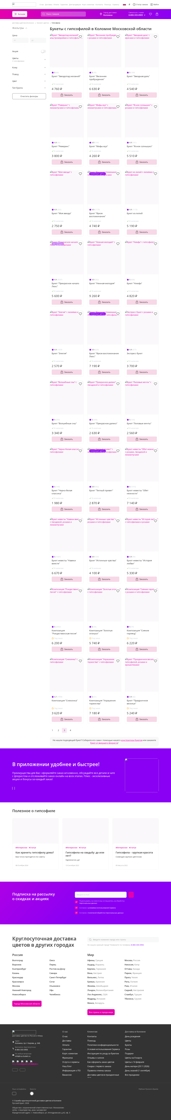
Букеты (128, 1045)
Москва (16, 986)
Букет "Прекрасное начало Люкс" (65, 285)
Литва (101, 977)
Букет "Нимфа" (134, 283)
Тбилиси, (129, 998)
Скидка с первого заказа (99, 1066)
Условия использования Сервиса (103, 1049)
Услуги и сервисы (70, 1062)
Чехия (134, 977)
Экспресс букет (134, 353)
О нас (42, 4)
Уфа (51, 990)
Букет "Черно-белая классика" (62, 492)
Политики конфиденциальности (103, 1045)
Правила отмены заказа (99, 1070)
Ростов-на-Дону (57, 969)
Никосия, (129, 964)
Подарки (129, 1053)
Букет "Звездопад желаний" (66, 76)
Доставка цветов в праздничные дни (103, 1076)
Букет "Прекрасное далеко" (103, 423)
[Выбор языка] (124, 4)
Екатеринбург (19, 969)
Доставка (48, 4)
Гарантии (64, 4)
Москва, (129, 960)
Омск (52, 960)
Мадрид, (91, 998)
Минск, (91, 1003)
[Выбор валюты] (129, 4)
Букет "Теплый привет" (101, 490)
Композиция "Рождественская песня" (64, 632)
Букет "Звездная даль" (138, 76)
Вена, (90, 973)
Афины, (91, 960)
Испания (101, 998)
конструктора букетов (131, 740)
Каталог (22, 14)
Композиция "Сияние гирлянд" (138, 632)
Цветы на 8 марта (133, 1057)
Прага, (128, 977)
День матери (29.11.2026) (137, 1066)
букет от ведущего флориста (104, 743)
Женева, (91, 986)
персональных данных (88, 903)
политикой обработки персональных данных (106, 913)
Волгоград (17, 960)
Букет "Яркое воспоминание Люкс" (104, 355)
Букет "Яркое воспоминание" (97, 215)
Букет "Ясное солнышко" (139, 146)
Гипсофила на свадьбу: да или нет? (85, 854)
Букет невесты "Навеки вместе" (64, 562)
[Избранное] (150, 14)
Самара (53, 973)
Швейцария (102, 986)
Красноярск (18, 981)
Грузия (137, 998)
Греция (99, 960)
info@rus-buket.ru (22, 1056)
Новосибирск (19, 994)
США (105, 994)
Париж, (128, 973)
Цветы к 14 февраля (134, 1062)
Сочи (52, 981)
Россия (136, 960)
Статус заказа (142, 4)
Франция (137, 973)
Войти (156, 4)
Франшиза (67, 1057)
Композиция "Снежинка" (65, 700)
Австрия (97, 973)
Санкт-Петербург (57, 977)
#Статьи (32, 847)
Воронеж (16, 964)
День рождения (132, 1036)
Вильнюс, (92, 977)
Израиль (99, 964)
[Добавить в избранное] (80, 36)
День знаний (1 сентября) (137, 1070)
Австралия (138, 990)
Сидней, (129, 990)
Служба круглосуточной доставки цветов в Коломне (37, 1100)
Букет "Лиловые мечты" (139, 423)
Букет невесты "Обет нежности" (137, 492)
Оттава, (128, 969)
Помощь (107, 4)
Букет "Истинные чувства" (102, 560)
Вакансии (67, 1074)
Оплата (56, 4)
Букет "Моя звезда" (61, 213)
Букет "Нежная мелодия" (102, 283)
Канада (136, 969)
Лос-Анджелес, (94, 994)
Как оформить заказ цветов (100, 1062)
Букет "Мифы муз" (98, 146)
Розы (127, 1049)
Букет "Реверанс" (60, 146)
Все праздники (132, 1074)
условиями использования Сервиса (102, 908)
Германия (101, 969)
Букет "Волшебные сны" (64, 423)
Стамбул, (129, 994)
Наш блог (67, 1066)
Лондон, (91, 990)
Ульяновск (54, 986)
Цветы (128, 1040)
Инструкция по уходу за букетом (103, 1053)
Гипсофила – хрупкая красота (134, 852)
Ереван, (91, 981)
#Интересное (21, 847)
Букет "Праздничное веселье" (137, 702)
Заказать (68, 95)
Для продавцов (75, 4)
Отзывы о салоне (95, 1057)
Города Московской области (27, 1003)
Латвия (134, 981)
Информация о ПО (71, 1070)
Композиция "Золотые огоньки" (101, 632)
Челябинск (54, 994)
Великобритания (104, 990)
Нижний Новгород (21, 990)
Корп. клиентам (88, 4)
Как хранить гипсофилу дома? (35, 852)
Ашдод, (91, 964)
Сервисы (115, 4)
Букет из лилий (135, 213)
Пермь (52, 964)
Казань (15, 973)
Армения (100, 981)
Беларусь (99, 1003)
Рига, (127, 981)
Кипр (136, 964)
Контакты (99, 4)
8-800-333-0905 (137, 945)
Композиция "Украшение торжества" (102, 702)
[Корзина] (157, 14)
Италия (133, 986)
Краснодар (17, 977)
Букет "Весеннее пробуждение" (98, 78)
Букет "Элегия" (59, 353)
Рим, (127, 986)
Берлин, (91, 969)
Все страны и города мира (101, 1012)
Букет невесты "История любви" (139, 562)
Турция (138, 994)
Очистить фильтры (29, 96)
